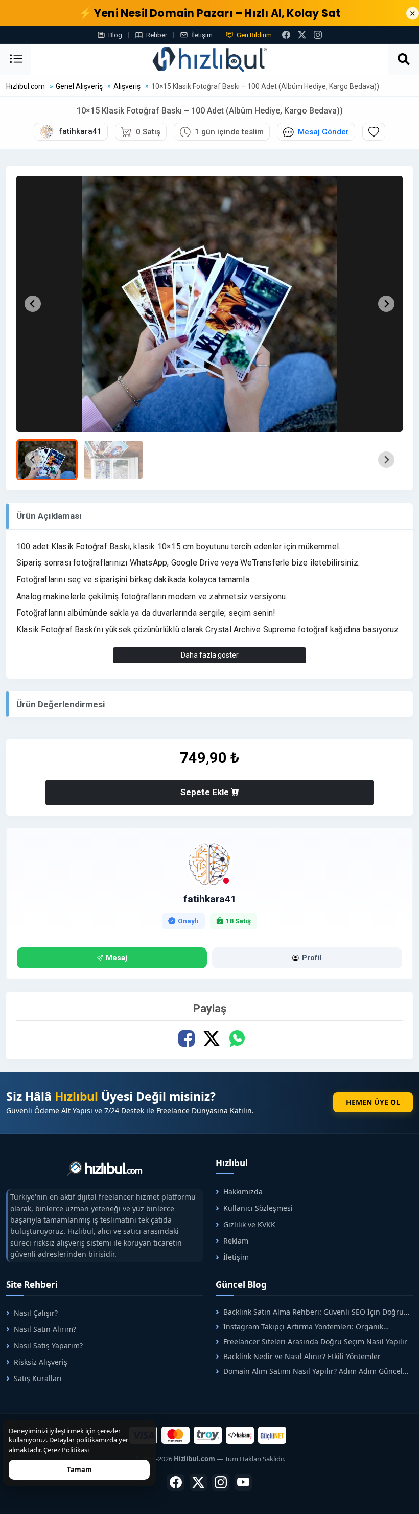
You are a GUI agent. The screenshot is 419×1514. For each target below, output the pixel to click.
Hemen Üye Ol (373, 1102)
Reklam (235, 1241)
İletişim (202, 35)
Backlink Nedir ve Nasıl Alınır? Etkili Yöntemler (302, 1356)
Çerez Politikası (66, 1449)
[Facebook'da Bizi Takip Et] (286, 35)
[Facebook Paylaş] (186, 1038)
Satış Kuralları (38, 1378)
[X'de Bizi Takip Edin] (302, 35)
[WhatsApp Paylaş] (236, 1038)
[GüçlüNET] (272, 1435)
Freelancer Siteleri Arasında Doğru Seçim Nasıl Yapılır (315, 1341)
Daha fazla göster (210, 655)
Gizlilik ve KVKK (249, 1224)
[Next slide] (386, 304)
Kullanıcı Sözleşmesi (258, 1208)
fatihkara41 (209, 899)
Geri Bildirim (254, 35)
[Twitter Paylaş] (211, 1038)
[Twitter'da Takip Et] (198, 1482)
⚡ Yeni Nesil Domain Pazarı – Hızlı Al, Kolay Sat (210, 13)
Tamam (79, 1469)
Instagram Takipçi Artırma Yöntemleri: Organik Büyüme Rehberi (299, 1326)
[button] (47, 459)
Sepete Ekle (205, 792)
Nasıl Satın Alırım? (45, 1329)
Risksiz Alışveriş (40, 1362)
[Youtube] (243, 1482)
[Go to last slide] (33, 304)
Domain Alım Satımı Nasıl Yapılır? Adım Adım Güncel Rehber (309, 1371)
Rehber (156, 35)
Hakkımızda (243, 1191)
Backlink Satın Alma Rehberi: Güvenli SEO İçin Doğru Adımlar (310, 1312)
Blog (115, 35)
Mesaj (116, 958)
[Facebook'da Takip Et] (175, 1482)
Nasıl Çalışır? (36, 1313)
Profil (312, 958)
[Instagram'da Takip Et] (318, 35)
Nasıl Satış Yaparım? (48, 1345)
